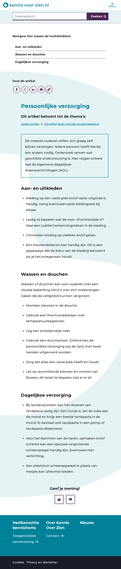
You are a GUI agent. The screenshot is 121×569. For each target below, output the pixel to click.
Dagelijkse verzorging (32, 62)
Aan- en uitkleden (28, 47)
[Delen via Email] (41, 89)
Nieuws (87, 523)
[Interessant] (59, 499)
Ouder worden (30, 123)
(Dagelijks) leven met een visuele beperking (71, 123)
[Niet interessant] (70, 499)
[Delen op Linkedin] (33, 89)
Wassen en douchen (30, 54)
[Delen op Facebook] (16, 89)
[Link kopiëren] (48, 89)
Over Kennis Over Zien (57, 525)
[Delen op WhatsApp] (24, 89)
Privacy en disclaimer (42, 562)
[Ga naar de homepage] (26, 5)
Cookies (18, 562)
